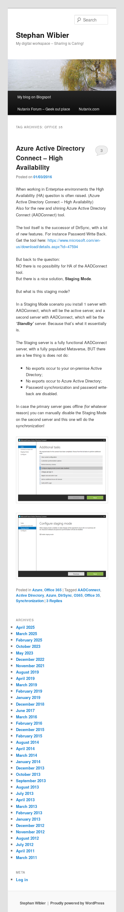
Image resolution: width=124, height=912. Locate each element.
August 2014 (27, 742)
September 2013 (31, 780)
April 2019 (25, 678)
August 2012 (27, 838)
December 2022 (30, 659)
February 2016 (29, 723)
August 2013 (27, 787)
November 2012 (30, 832)
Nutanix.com (89, 108)
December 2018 (30, 704)
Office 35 (92, 595)
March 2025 (26, 633)
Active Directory (30, 595)
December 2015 (30, 729)
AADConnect (89, 589)
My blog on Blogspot (34, 96)
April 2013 (25, 799)
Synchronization (30, 600)
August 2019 (27, 672)
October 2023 (28, 646)
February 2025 (29, 640)
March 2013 (26, 806)
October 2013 (28, 774)
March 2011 (26, 857)
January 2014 (28, 761)
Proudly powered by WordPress (77, 903)
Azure (37, 589)
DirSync (65, 595)
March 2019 (26, 684)
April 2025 (25, 627)
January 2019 (28, 697)
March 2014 (26, 755)
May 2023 (24, 653)
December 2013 (30, 768)
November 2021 (30, 665)
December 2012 (30, 825)
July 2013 (24, 793)
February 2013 (29, 812)
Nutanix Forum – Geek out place (43, 108)
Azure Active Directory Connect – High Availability (50, 157)
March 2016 (26, 717)
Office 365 (53, 589)
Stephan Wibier (42, 35)
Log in (22, 879)
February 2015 (29, 736)
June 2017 (25, 710)
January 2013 (28, 819)
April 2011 (25, 851)
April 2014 (25, 748)
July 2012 (24, 844)
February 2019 (29, 691)
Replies (54, 600)
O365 (78, 595)
